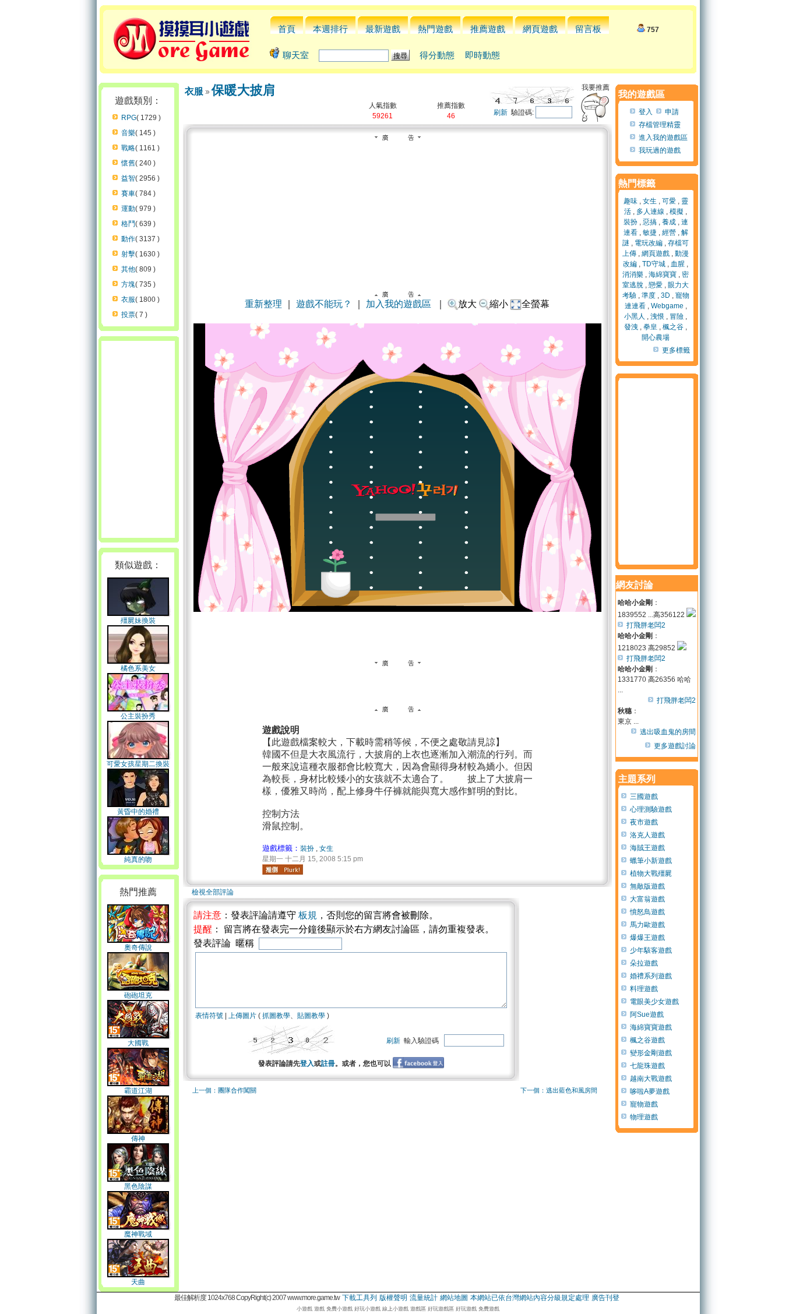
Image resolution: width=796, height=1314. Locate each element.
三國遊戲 (644, 796)
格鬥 (128, 224)
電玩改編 (649, 243)
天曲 (138, 1282)
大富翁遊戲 (647, 899)
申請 (672, 112)
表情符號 (209, 1016)
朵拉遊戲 (644, 963)
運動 (128, 209)
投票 (128, 315)
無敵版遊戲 (647, 886)
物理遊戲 (644, 1117)
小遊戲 (304, 1309)
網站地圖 (454, 1298)
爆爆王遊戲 (647, 937)
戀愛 (656, 285)
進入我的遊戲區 (663, 137)
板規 (307, 915)
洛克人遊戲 (647, 835)
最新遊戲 (382, 29)
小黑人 (634, 316)
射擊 (128, 254)
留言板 (588, 29)
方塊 (128, 284)
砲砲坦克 (138, 995)
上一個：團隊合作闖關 (224, 1090)
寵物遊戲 (644, 1104)
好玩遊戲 (466, 1309)
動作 (128, 239)
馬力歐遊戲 (647, 925)
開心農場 (656, 337)
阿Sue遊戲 (647, 1014)
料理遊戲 (644, 989)
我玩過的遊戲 (660, 150)
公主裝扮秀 (138, 716)
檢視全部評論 (213, 892)
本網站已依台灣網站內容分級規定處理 (529, 1298)
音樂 (128, 133)
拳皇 (650, 327)
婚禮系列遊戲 (651, 976)
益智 (128, 178)
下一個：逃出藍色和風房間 (558, 1090)
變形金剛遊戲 (651, 1053)
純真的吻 (138, 859)
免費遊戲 (488, 1309)
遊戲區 (418, 1309)
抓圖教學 (276, 1016)
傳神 (138, 1139)
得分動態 (437, 55)
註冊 (328, 1063)
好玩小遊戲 (367, 1309)
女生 (326, 848)
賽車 (128, 193)
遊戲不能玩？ (324, 304)
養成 (669, 222)
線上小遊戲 (395, 1309)
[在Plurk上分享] (282, 869)
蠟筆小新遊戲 (651, 861)
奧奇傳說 (138, 947)
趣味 (630, 201)
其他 (128, 269)
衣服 (128, 299)
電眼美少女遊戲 (654, 1002)
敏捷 (650, 232)
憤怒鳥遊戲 (647, 912)
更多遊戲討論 (675, 746)
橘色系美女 (138, 668)
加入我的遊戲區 (398, 304)
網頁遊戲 (540, 29)
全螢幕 (536, 304)
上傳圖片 (242, 1016)
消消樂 (632, 274)
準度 (649, 295)
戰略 (128, 148)
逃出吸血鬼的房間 (668, 732)
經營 (669, 232)
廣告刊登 (605, 1298)
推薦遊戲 (487, 29)
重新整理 (263, 304)
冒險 (677, 316)
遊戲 (319, 1309)
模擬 (677, 211)
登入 (307, 1063)
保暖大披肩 (244, 90)
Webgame (667, 306)
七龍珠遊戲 (647, 1066)
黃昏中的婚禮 (138, 812)
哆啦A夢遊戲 (650, 1091)
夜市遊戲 (644, 822)
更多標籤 (676, 350)
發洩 (631, 327)
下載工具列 (359, 1298)
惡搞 (650, 222)
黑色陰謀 (138, 1186)
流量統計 (424, 1298)
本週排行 (330, 29)
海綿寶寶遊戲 (651, 1027)
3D (665, 295)
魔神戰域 (138, 1234)
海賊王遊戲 (647, 848)
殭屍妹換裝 (138, 621)
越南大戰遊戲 (651, 1079)
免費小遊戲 (339, 1309)
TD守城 (653, 264)
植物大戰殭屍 (651, 873)
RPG (128, 118)
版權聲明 (393, 1298)
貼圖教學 (311, 1016)
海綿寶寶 (663, 274)
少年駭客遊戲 (651, 950)
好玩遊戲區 (441, 1309)
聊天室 (296, 55)
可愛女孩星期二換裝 (138, 764)
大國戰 (138, 1043)
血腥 (678, 264)
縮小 (498, 304)
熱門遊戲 (435, 29)
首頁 (286, 29)
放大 (467, 304)
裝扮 (307, 848)
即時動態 (482, 55)
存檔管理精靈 (660, 125)
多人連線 (650, 211)
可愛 (669, 201)
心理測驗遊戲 (651, 809)
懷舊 (128, 163)
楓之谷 (673, 327)
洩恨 (657, 316)
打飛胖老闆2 (645, 625)
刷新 (501, 112)
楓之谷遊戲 (647, 1040)
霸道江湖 (138, 1091)
